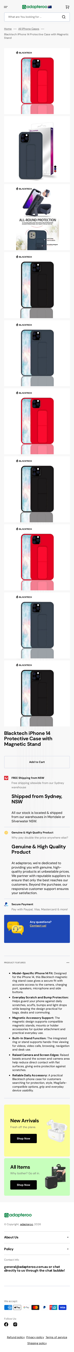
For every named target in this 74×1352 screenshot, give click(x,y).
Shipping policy (37, 1343)
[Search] (64, 16)
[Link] (37, 1131)
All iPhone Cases (28, 29)
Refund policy (16, 1337)
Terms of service (56, 1337)
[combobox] (37, 17)
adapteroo (26, 1224)
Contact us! (38, 925)
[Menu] (5, 7)
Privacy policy (35, 1337)
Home (8, 29)
